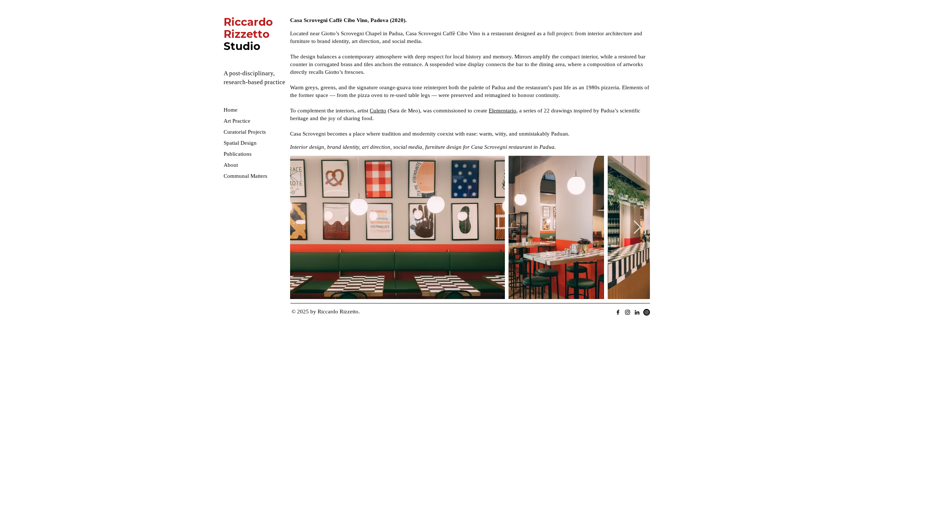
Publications (238, 154)
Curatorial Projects (245, 132)
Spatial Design (240, 143)
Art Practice (237, 121)
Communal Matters (245, 176)
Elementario (502, 111)
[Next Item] (637, 227)
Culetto (378, 111)
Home (231, 110)
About (231, 165)
